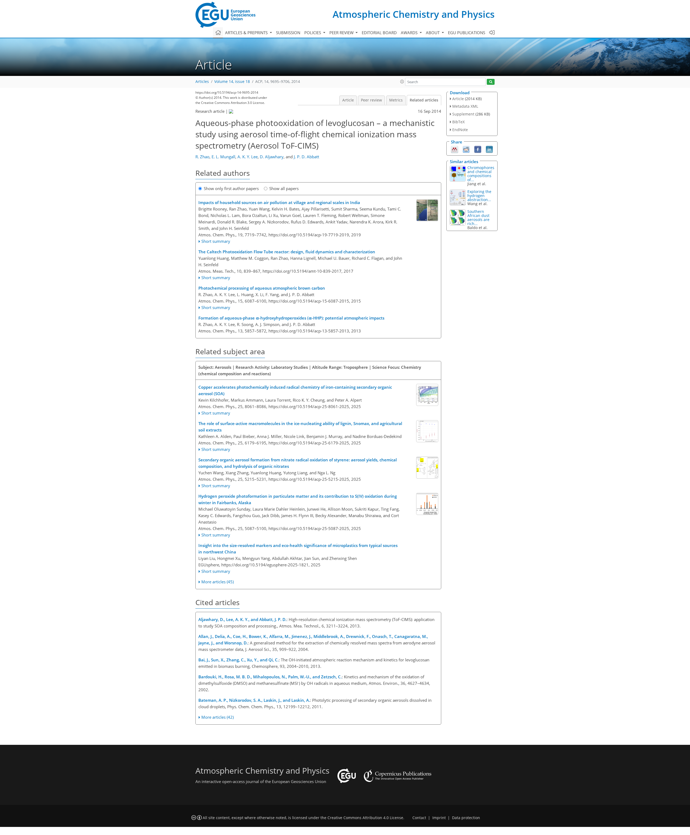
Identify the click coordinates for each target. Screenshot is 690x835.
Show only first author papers (231, 188)
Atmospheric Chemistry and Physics (414, 14)
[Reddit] (466, 149)
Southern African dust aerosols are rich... (478, 217)
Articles (202, 81)
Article (348, 100)
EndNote (460, 129)
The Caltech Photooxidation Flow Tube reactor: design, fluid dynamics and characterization (286, 251)
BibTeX (458, 121)
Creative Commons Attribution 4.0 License (365, 817)
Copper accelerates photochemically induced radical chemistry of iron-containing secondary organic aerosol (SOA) (295, 390)
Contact (419, 817)
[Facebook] (477, 149)
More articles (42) (217, 717)
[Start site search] (491, 82)
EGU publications (466, 32)
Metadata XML (465, 106)
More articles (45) (217, 581)
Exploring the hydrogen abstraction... (479, 195)
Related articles (424, 100)
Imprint (439, 817)
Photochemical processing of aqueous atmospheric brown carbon (261, 288)
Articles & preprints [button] (247, 32)
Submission (288, 32)
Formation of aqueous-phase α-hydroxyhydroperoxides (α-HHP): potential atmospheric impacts (291, 318)
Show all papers (284, 188)
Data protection (466, 817)
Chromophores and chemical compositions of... (480, 173)
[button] (402, 81)
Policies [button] (313, 32)
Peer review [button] (342, 32)
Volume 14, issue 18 (232, 81)
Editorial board (379, 32)
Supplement (463, 114)
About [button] (433, 32)
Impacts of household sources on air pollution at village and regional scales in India (279, 202)
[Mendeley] (454, 149)
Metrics (396, 100)
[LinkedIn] (489, 149)
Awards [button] (410, 32)
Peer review (371, 100)
